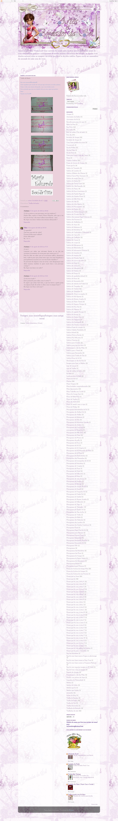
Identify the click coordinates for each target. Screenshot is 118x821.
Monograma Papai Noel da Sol (76, 530)
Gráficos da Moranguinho (74, 206)
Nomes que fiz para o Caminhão (77, 651)
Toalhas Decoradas (72, 705)
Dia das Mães (71, 150)
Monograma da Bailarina (74, 417)
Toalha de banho (34, 203)
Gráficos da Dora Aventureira (76, 191)
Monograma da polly (73, 440)
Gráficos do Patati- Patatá (74, 301)
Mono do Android (72, 402)
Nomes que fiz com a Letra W (76, 638)
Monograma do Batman (74, 484)
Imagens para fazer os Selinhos (76, 363)
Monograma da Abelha (74, 414)
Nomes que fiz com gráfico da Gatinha (78, 648)
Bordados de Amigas (73, 137)
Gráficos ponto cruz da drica (76, 794)
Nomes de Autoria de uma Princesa (77, 574)
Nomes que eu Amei (73, 576)
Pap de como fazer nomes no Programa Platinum (81, 663)
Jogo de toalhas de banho (74, 371)
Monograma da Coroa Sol (75, 427)
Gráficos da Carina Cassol (74, 183)
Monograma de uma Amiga (75, 479)
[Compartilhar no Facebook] (56, 200)
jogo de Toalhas (71, 368)
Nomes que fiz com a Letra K (76, 607)
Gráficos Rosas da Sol (73, 358)
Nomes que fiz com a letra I (75, 602)
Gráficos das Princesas (73, 219)
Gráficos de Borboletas (73, 230)
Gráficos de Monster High (74, 258)
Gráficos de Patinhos (73, 271)
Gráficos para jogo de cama (75, 345)
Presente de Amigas (73, 672)
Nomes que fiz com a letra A (75, 581)
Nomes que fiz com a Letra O (76, 617)
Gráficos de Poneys (72, 273)
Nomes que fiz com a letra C (75, 586)
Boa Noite (70, 127)
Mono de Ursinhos (72, 399)
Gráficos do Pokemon (73, 309)
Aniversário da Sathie (73, 117)
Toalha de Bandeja (72, 698)
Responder (27, 222)
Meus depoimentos (72, 389)
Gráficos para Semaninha (74, 353)
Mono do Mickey (72, 407)
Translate (80, 103)
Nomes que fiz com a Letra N (76, 615)
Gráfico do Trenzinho (73, 168)
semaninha (70, 693)
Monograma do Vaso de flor (75, 512)
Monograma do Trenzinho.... (75, 507)
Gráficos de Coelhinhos (73, 237)
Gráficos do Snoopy (72, 314)
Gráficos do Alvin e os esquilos (76, 294)
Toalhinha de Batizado (74, 708)
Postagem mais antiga (54, 316)
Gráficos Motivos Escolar (74, 335)
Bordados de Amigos (73, 140)
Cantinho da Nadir (74, 764)
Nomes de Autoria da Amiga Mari (77, 568)
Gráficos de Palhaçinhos (74, 268)
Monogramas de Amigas (74, 556)
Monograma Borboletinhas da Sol (77, 409)
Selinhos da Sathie (72, 685)
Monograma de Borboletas (75, 463)
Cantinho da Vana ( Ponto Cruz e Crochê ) (81, 784)
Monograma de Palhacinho (75, 473)
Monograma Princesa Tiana (75, 535)
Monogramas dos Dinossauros (76, 561)
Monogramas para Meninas (75, 566)
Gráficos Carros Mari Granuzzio (76, 176)
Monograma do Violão (74, 515)
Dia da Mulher (71, 147)
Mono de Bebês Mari (73, 396)
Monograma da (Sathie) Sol (75, 412)
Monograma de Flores (73, 468)
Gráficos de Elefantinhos (74, 248)
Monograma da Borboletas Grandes (78, 422)
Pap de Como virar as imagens (76, 670)
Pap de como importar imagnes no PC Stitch (80, 667)
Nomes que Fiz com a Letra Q (76, 622)
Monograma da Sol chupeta (75, 448)
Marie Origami (71, 384)
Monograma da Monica (74, 437)
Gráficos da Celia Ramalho (75, 186)
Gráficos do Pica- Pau (73, 307)
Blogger (71, 810)
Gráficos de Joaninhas (73, 253)
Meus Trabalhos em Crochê (75, 391)
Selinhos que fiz (71, 688)
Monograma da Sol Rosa (74, 453)
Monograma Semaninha (74, 538)
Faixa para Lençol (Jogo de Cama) (77, 155)
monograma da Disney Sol (75, 430)
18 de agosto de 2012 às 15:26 (39, 276)
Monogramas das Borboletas (75, 550)
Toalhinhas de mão (72, 711)
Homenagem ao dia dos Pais (75, 360)
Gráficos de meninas (73, 255)
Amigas (69, 114)
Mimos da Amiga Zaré (74, 394)
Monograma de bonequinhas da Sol (78, 461)
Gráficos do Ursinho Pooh (74, 317)
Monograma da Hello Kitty (75, 432)
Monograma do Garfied (74, 497)
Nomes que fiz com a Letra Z (76, 645)
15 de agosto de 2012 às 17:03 (39, 246)
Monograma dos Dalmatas (75, 520)
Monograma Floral (72, 527)
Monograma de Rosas (73, 476)
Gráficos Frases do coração (75, 327)
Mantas (69, 381)
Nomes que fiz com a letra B (75, 584)
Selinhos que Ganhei (73, 690)
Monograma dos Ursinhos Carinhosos (78, 525)
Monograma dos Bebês (74, 517)
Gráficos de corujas (72, 242)
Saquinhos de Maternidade (75, 680)
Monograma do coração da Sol (76, 486)
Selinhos (69, 682)
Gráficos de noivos (72, 265)
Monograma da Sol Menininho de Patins (79, 450)
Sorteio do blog (71, 695)
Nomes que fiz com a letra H (75, 599)
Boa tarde (70, 129)
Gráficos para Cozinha (73, 343)
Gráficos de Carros (72, 235)
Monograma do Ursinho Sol (75, 509)
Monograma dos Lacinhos (74, 522)
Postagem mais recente (29, 316)
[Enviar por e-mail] (53, 200)
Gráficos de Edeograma (74, 245)
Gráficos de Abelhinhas (74, 222)
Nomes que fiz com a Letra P (75, 620)
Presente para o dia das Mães (76, 675)
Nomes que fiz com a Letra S (75, 627)
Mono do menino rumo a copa (76, 404)
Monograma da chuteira (74, 425)
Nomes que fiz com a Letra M (76, 612)
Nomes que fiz (71, 579)
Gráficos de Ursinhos (73, 289)
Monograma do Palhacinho (75, 502)
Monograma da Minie (73, 435)
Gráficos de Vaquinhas (73, 291)
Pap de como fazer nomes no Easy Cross (79, 660)
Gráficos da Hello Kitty (73, 199)
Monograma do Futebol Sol (75, 494)
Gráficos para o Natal (73, 350)
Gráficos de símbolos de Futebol (76, 283)
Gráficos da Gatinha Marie (75, 196)
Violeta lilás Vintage (74, 774)
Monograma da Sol (73, 445)
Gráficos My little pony (74, 337)
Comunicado (70, 145)
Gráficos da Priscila (72, 209)
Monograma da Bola (73, 420)
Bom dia (69, 135)
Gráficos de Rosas (72, 278)
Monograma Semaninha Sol (75, 543)
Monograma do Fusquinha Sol (76, 491)
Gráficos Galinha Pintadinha (75, 330)
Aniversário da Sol (72, 119)
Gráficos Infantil (71, 332)
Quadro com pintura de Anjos (76, 677)
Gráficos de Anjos (72, 224)
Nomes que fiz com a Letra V (76, 635)
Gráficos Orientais (72, 340)
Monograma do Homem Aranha (77, 499)
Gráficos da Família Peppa (75, 194)
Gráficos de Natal (72, 263)
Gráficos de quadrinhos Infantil (76, 276)
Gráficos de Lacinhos (73, 171)
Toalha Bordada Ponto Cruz (81, 765)
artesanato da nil (73, 754)
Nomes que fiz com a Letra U (76, 633)
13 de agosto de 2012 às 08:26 (39, 211)
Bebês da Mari (71, 124)
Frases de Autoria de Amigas (76, 163)
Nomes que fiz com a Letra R (75, 625)
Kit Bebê (69, 373)
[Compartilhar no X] (55, 200)
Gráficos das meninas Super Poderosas (78, 217)
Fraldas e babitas (72, 160)
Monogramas (71, 548)
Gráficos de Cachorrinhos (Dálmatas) (78, 232)
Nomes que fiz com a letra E (75, 592)
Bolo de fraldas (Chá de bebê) (76, 132)
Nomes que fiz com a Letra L (75, 610)
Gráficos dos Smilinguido (74, 322)
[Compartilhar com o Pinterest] (58, 200)
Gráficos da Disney (72, 188)
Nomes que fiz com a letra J (75, 604)
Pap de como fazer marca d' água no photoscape (82, 656)
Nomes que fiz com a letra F (75, 594)
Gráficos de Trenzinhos (73, 286)
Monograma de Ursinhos (74, 481)
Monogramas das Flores (74, 553)
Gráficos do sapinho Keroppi (75, 312)
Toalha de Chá (71, 703)
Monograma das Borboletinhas (76, 455)
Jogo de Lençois (71, 366)
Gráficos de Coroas (72, 240)
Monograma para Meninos (75, 533)
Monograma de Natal (73, 471)
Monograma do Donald (74, 489)
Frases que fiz (71, 165)
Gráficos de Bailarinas (73, 227)
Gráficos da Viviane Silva (74, 214)
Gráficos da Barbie (72, 181)
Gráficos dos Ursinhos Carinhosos (76, 325)
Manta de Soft (71, 378)
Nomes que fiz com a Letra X (76, 640)
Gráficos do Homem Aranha (75, 299)
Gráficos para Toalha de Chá (75, 355)
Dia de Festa (70, 153)
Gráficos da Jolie (71, 201)
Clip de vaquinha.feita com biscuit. (83, 755)
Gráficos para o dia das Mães (76, 348)
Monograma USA (72, 545)
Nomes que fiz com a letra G (75, 597)
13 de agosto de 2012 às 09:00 (37, 227)
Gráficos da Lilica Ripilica (74, 204)
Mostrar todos (94, 804)
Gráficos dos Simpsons (73, 319)
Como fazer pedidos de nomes (76, 142)
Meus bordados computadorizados (77, 386)
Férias (68, 158)
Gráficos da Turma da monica (76, 212)
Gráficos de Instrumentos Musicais (77, 250)
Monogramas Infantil (73, 563)
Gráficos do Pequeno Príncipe (75, 304)
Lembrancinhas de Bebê (74, 376)
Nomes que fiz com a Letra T (76, 630)
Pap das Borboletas (72, 653)
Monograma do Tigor (73, 504)
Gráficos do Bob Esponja (74, 296)
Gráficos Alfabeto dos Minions (76, 173)
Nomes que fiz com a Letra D (76, 589)
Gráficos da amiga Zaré (74, 178)
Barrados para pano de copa (75, 122)
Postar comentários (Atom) (34, 323)
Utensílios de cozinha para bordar (83, 796)
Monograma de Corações (74, 466)
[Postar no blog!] (54, 200)
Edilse (25, 227)
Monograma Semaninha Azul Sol (77, 540)
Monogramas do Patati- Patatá (76, 558)
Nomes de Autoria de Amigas (76, 571)
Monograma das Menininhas (75, 458)
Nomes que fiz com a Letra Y (76, 643)
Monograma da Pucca (73, 443)
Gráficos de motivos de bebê (75, 260)
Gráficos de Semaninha (74, 281)
